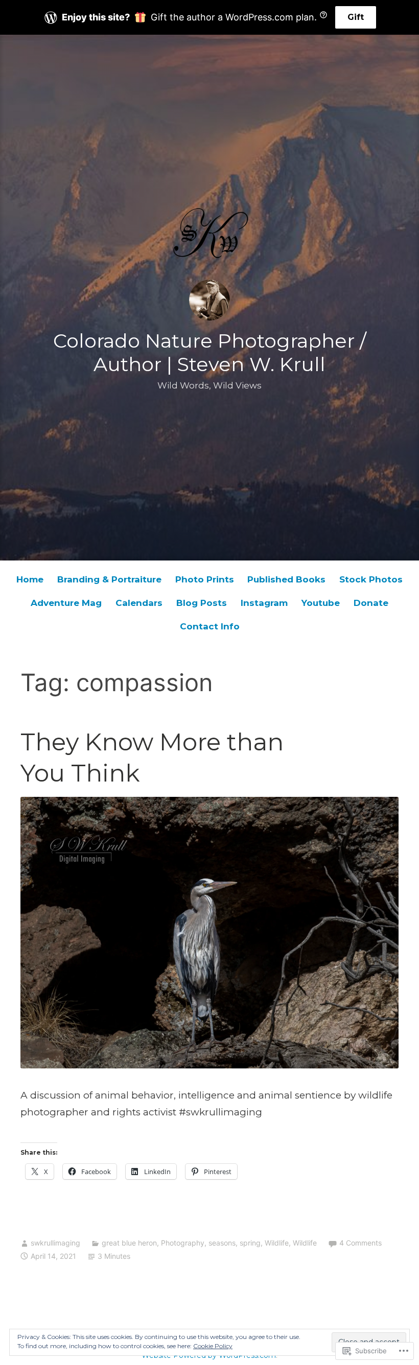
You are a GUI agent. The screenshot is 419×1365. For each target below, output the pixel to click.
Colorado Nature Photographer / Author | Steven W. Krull (209, 352)
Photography (182, 1242)
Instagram (264, 603)
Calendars (138, 603)
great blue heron (129, 1242)
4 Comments (360, 1242)
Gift (355, 17)
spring (250, 1242)
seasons (222, 1242)
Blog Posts (201, 603)
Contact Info (210, 626)
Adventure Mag (66, 603)
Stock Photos (371, 579)
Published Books (286, 579)
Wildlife (277, 1242)
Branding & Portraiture (109, 579)
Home (29, 579)
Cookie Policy (212, 1346)
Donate (371, 603)
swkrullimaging (55, 1242)
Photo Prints (204, 579)
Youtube (320, 603)
